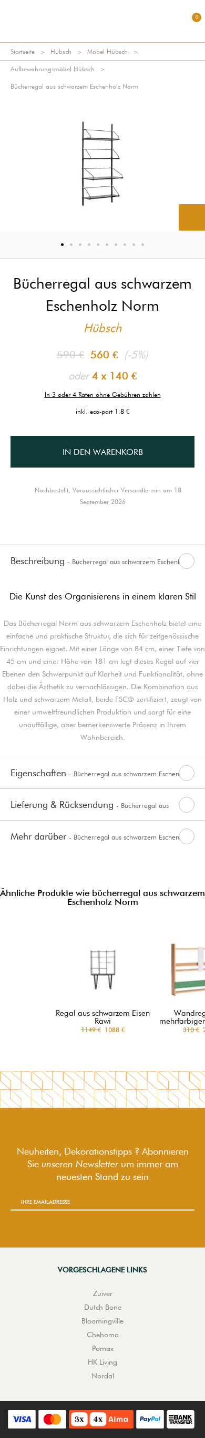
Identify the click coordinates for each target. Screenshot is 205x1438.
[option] (102, 163)
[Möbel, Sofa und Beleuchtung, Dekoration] (102, 21)
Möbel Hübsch (107, 51)
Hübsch (60, 51)
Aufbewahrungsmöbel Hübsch (53, 69)
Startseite (23, 51)
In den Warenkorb (103, 452)
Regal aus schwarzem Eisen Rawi (103, 1017)
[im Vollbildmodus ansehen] (192, 217)
